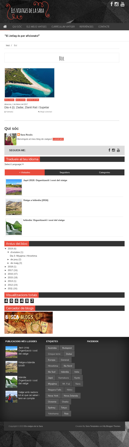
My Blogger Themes (111, 426)
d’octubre (15, 252)
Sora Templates (92, 426)
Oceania (52, 401)
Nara (78, 383)
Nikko (69, 389)
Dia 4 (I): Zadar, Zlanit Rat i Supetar (26, 107)
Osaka (65, 401)
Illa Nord (68, 366)
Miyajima (52, 383)
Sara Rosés (26, 134)
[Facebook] (112, 4)
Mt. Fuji (66, 383)
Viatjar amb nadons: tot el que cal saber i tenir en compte (28, 395)
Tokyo (64, 407)
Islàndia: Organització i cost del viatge (27, 380)
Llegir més (58, 139)
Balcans (9, 100)
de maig (15, 263)
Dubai (69, 354)
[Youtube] (123, 4)
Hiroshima (53, 366)
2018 (11, 266)
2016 (11, 274)
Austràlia (52, 348)
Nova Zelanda (71, 395)
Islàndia (65, 372)
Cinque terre (54, 354)
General (65, 360)
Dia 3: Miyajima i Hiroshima (23, 256)
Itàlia (76, 372)
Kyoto (77, 378)
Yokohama (53, 413)
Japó (50, 378)
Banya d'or (32, 100)
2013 (11, 281)
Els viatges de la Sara (33, 426)
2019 (11, 248)
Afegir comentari (46, 112)
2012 (11, 285)
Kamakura (64, 378)
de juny (14, 259)
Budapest (67, 348)
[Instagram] (117, 4)
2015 (11, 277)
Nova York (53, 395)
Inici (8, 45)
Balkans (20, 100)
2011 (10, 288)
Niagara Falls (54, 389)
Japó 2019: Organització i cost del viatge (27, 350)
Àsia (66, 413)
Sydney (51, 407)
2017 (11, 270)
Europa (51, 360)
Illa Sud (51, 372)
